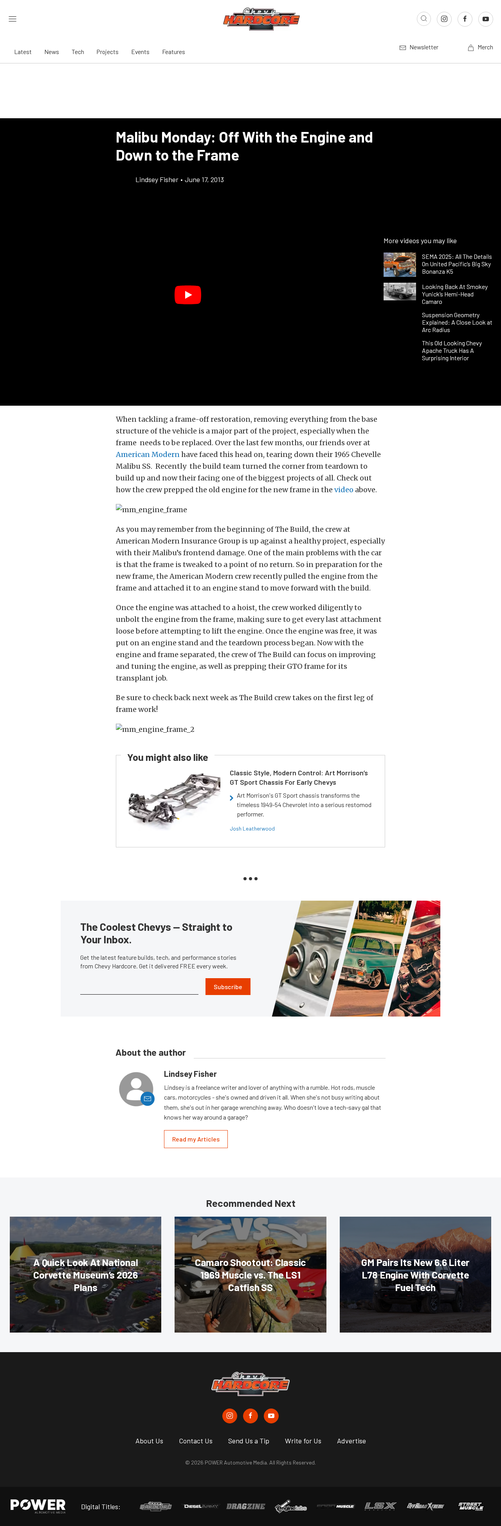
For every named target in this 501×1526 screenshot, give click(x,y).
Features (173, 51)
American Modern (148, 454)
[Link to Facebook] (465, 19)
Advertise (351, 1440)
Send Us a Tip (248, 1440)
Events (140, 51)
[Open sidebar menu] (12, 19)
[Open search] (424, 19)
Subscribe (228, 986)
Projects (108, 51)
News (51, 51)
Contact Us (196, 1440)
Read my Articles (196, 1139)
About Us (149, 1440)
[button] (188, 294)
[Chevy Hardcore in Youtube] (271, 1416)
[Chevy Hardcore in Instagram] (229, 1416)
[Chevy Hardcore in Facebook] (250, 1416)
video (343, 489)
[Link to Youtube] (485, 19)
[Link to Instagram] (444, 19)
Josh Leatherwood (252, 828)
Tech (78, 51)
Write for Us (303, 1440)
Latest (23, 51)
